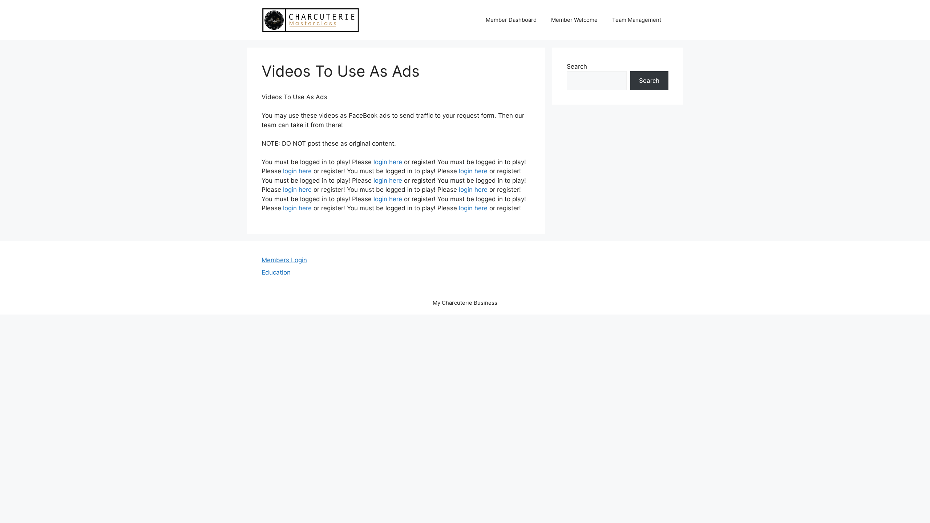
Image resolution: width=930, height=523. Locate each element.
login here (387, 162)
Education (276, 272)
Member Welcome (574, 19)
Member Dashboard (511, 19)
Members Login (284, 260)
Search (577, 66)
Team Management (636, 19)
